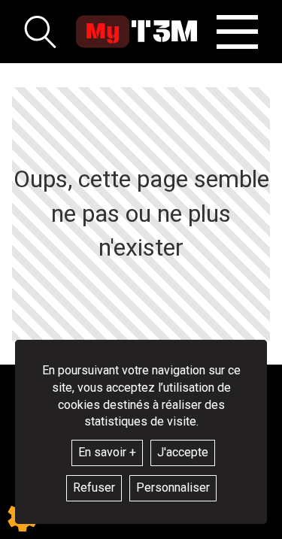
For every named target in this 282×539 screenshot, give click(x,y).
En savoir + (107, 452)
